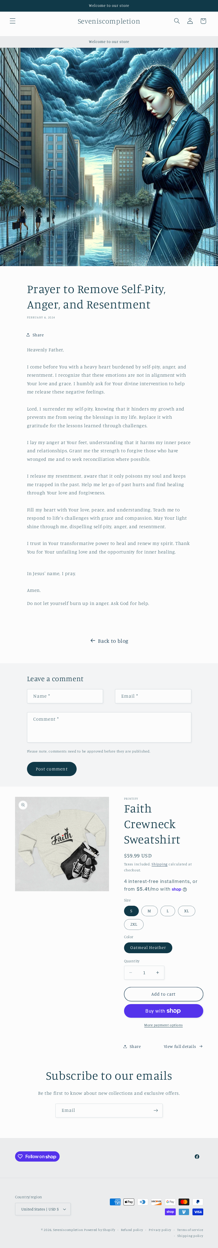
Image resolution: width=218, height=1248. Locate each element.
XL (186, 910)
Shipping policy (190, 1236)
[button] (12, 21)
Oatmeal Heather (148, 947)
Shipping (159, 864)
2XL (133, 924)
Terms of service (190, 1230)
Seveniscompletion (68, 1230)
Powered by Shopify (99, 1230)
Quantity (132, 961)
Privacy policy (160, 1230)
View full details (180, 1046)
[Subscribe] (155, 1111)
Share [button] (38, 334)
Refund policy (132, 1230)
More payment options (163, 1025)
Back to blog (113, 640)
